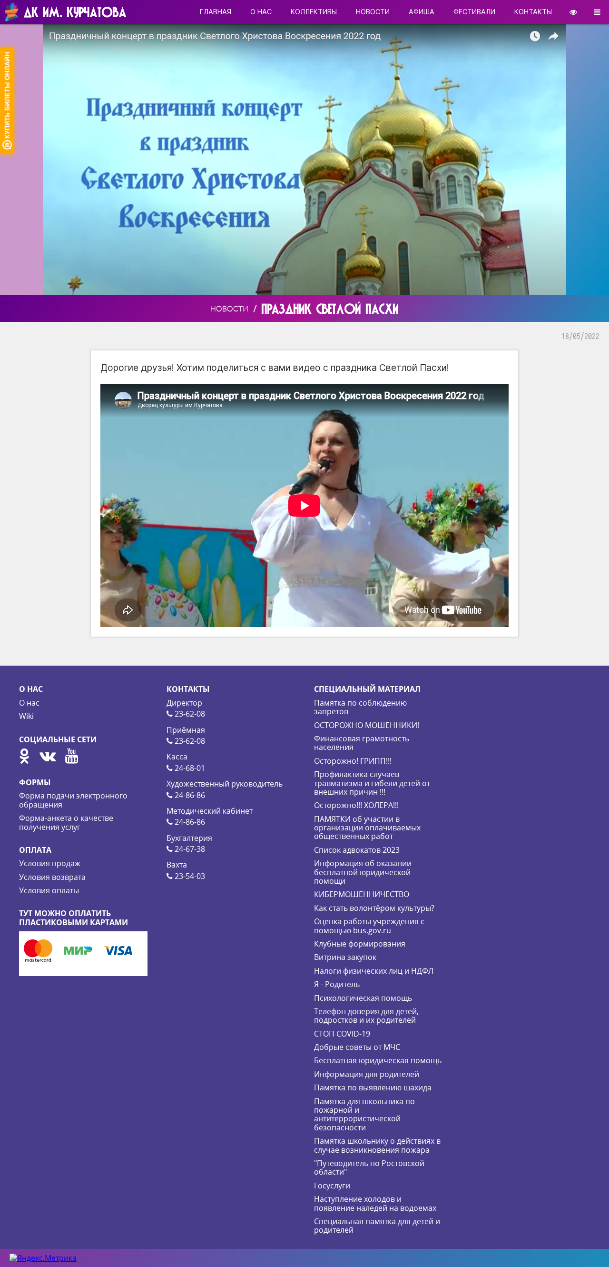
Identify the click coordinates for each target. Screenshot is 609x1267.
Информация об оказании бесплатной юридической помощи (363, 872)
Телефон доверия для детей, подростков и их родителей (366, 1015)
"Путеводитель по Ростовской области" (369, 1167)
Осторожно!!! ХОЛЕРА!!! (356, 805)
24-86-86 (189, 795)
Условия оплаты (49, 890)
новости (373, 12)
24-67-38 (189, 849)
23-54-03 (189, 876)
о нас (261, 12)
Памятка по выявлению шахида (373, 1087)
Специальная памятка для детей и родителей (377, 1225)
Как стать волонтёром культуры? (374, 908)
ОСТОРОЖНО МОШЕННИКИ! (366, 725)
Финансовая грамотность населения (361, 742)
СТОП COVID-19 (342, 1033)
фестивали (474, 12)
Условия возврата (52, 877)
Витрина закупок (345, 957)
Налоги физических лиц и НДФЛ (373, 971)
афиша (421, 12)
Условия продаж (49, 863)
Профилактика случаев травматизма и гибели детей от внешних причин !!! (372, 783)
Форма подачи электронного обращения (73, 799)
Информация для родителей (366, 1074)
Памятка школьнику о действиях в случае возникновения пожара (377, 1145)
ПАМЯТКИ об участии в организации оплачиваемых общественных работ (367, 828)
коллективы (314, 12)
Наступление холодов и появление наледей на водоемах (375, 1203)
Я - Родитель (337, 984)
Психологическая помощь (363, 998)
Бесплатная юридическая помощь (378, 1060)
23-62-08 (189, 713)
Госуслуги (332, 1185)
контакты (533, 12)
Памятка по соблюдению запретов (360, 707)
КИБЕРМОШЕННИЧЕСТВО (361, 894)
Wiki (26, 716)
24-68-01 (189, 768)
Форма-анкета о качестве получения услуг (66, 822)
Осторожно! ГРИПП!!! (353, 761)
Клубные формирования (359, 943)
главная (215, 12)
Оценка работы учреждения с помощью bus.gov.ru (369, 925)
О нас (29, 703)
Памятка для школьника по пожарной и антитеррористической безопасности (364, 1114)
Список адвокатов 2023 (357, 850)
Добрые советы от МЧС (357, 1047)
